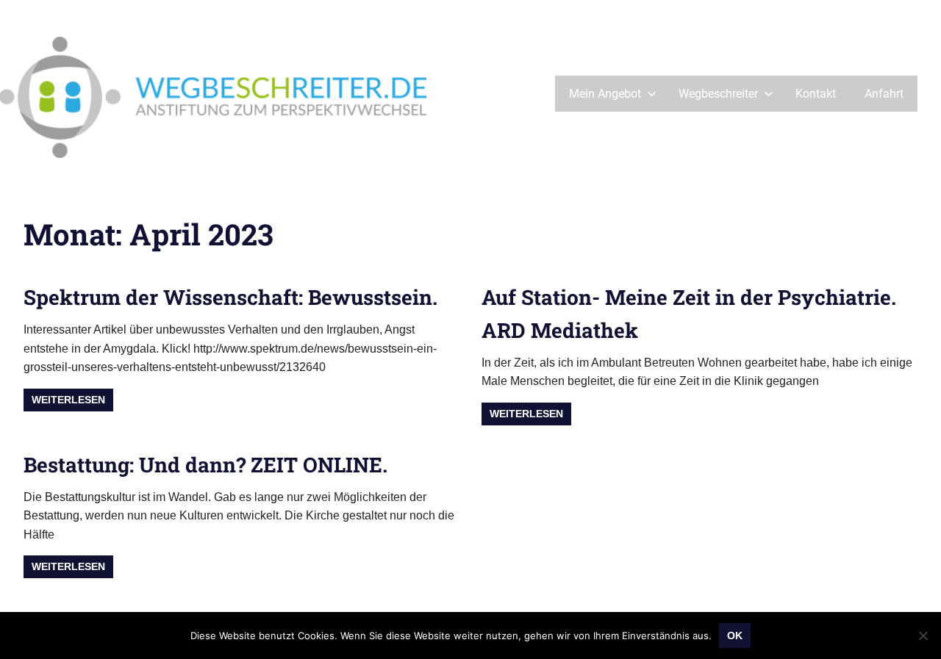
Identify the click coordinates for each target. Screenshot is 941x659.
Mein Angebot (605, 94)
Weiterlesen (68, 400)
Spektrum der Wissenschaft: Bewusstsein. (230, 297)
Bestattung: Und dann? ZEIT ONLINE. (205, 464)
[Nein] (922, 635)
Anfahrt (884, 94)
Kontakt (815, 94)
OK (735, 635)
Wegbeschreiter (718, 94)
